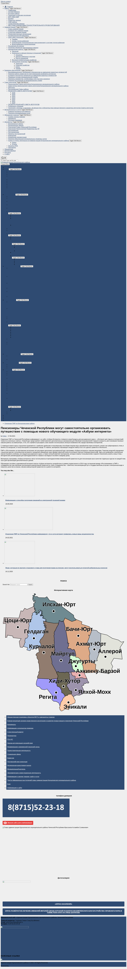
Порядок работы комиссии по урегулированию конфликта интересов (32, 74)
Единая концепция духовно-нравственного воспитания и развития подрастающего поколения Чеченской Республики (48, 721)
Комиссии (10, 758)
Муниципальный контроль (16, 769)
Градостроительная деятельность (18, 750)
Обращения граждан (11, 115)
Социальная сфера (14, 754)
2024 (13, 96)
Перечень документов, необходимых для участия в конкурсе (29, 79)
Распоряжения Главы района (18, 89)
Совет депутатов (10, 82)
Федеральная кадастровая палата (19, 765)
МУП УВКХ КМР (13, 17)
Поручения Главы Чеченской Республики (22, 127)
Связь (18, 67)
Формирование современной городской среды (23, 747)
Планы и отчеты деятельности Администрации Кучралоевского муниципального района (38, 140)
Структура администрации (17, 32)
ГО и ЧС (10, 739)
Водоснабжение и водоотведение (23, 44)
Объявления (8, 149)
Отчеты (14, 144)
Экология (15, 51)
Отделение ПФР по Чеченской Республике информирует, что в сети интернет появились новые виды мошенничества (49, 534)
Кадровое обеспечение (12, 70)
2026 (13, 93)
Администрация (9, 27)
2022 (13, 99)
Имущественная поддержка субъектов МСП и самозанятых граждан (31, 717)
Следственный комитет (15, 732)
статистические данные (16, 23)
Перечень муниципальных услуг (19, 113)
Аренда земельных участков (25, 56)
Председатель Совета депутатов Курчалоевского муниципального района (33, 84)
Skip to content (6, 1)
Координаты (11, 724)
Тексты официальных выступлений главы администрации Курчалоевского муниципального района (41, 780)
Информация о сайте (14, 788)
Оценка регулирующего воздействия (20, 743)
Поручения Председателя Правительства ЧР (23, 129)
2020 (13, 103)
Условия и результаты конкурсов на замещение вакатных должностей (32, 75)
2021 (13, 101)
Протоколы (12, 147)
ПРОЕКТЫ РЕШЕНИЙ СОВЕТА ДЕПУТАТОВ (23, 104)
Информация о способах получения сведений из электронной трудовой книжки (35, 500)
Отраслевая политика (19, 61)
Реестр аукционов (22, 58)
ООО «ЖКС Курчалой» (16, 37)
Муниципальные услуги (12, 109)
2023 (13, 98)
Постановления (13, 132)
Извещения (12, 135)
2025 (13, 94)
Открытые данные (14, 20)
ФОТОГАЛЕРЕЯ (10, 151)
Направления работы (15, 49)
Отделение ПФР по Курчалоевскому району (19, 423)
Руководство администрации (18, 30)
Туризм (18, 68)
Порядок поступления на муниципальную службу (25, 80)
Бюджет (11, 18)
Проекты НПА (13, 146)
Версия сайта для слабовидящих (19, 823)
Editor (5, 436)
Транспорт (19, 63)
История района (13, 13)
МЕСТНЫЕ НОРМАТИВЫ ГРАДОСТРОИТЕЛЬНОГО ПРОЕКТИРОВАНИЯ (34, 25)
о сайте (7, 154)
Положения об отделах (16, 46)
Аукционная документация (17, 137)
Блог (9, 784)
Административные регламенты (19, 111)
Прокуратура (11, 735)
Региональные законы (16, 125)
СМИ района (12, 22)
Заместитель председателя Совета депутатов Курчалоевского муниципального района (38, 86)
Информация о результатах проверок (20, 728)
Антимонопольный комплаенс (18, 35)
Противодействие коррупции (17, 762)
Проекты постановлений (16, 134)
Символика (12, 10)
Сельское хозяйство (22, 65)
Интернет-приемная (15, 120)
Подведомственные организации (19, 34)
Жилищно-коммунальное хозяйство (24, 60)
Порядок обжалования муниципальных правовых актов (27, 139)
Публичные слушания (15, 106)
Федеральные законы (15, 124)
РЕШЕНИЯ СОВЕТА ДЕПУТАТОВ (20, 91)
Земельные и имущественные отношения (26, 53)
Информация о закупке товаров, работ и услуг (23, 776)
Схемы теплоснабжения (20, 41)
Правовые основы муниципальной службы (23, 77)
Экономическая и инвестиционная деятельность (24, 773)
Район (6, 8)
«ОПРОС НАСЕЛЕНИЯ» (63, 904)
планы (14, 142)
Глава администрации (15, 29)
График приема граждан (16, 117)
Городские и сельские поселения (19, 15)
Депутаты (11, 87)
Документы (12, 118)
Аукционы (19, 55)
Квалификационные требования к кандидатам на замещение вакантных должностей (37, 72)
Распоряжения (13, 130)
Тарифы (15, 39)
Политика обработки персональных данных (23, 47)
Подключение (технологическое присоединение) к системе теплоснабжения (38, 42)
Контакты (7, 152)
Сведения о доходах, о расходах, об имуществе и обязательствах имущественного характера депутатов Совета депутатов (50, 108)
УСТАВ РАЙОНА (14, 12)
